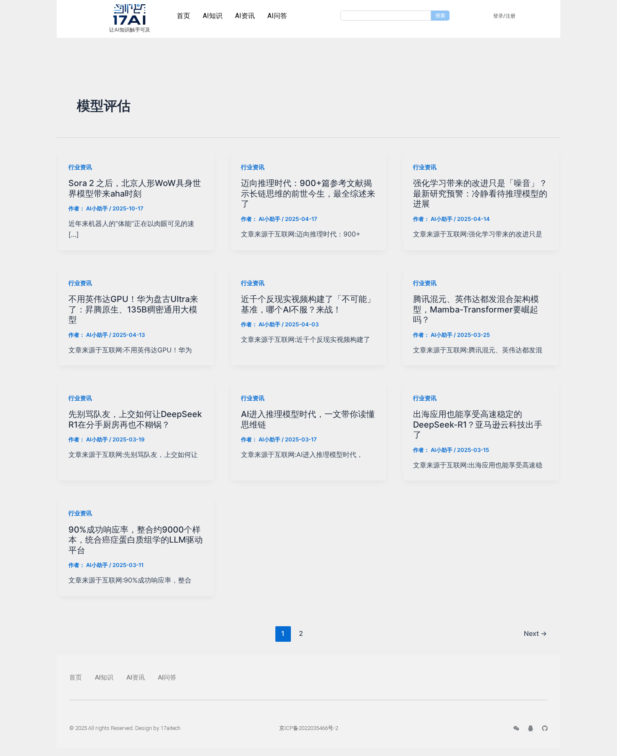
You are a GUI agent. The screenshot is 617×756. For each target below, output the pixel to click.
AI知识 (212, 16)
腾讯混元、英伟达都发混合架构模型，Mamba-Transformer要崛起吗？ (476, 309)
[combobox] (385, 15)
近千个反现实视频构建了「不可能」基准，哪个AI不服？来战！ (308, 304)
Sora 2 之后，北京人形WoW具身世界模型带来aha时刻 (134, 188)
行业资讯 (80, 167)
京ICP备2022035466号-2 (308, 728)
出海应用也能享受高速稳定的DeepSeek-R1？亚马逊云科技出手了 (477, 424)
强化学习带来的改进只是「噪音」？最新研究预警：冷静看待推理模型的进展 (480, 193)
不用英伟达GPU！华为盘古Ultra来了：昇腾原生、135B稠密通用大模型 (133, 309)
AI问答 (277, 16)
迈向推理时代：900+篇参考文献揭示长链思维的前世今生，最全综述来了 (308, 193)
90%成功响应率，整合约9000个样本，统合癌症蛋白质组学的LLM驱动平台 (135, 540)
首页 (183, 16)
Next (535, 633)
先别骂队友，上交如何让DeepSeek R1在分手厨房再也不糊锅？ (135, 419)
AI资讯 (245, 16)
